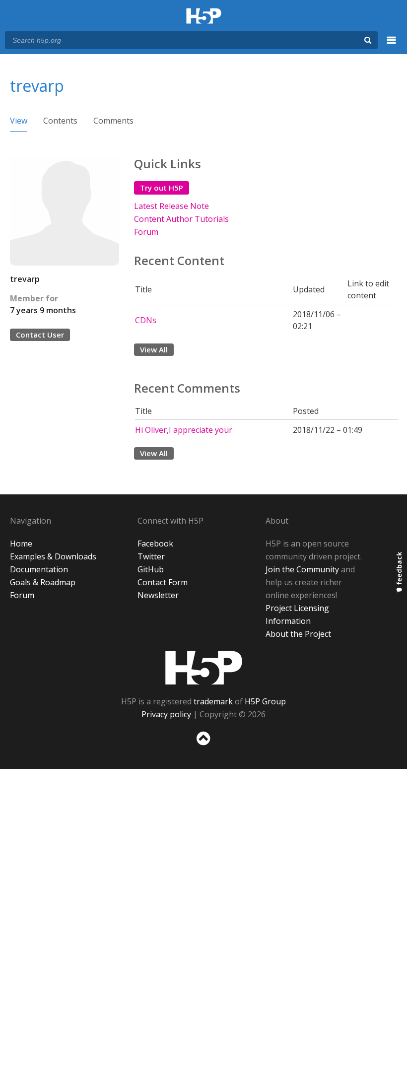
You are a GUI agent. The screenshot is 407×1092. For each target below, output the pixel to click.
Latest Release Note (171, 206)
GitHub (150, 569)
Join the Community (302, 569)
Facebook (155, 543)
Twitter (151, 556)
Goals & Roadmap (42, 582)
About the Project (298, 633)
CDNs (145, 320)
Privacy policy (166, 714)
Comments (113, 120)
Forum (146, 231)
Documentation (39, 569)
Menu (391, 45)
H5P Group (265, 701)
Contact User (40, 335)
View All (154, 349)
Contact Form (162, 582)
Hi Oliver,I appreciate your (183, 429)
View (18, 120)
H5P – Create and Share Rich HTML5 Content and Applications (204, 16)
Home (21, 543)
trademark (213, 701)
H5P (204, 667)
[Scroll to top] (203, 747)
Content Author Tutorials (181, 218)
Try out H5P (161, 188)
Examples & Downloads (53, 556)
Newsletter (158, 595)
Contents (60, 120)
